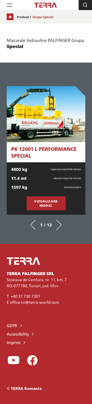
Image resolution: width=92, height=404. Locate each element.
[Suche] (85, 5)
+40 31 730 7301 (25, 296)
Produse (23, 17)
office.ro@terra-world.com (34, 302)
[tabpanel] (46, 150)
